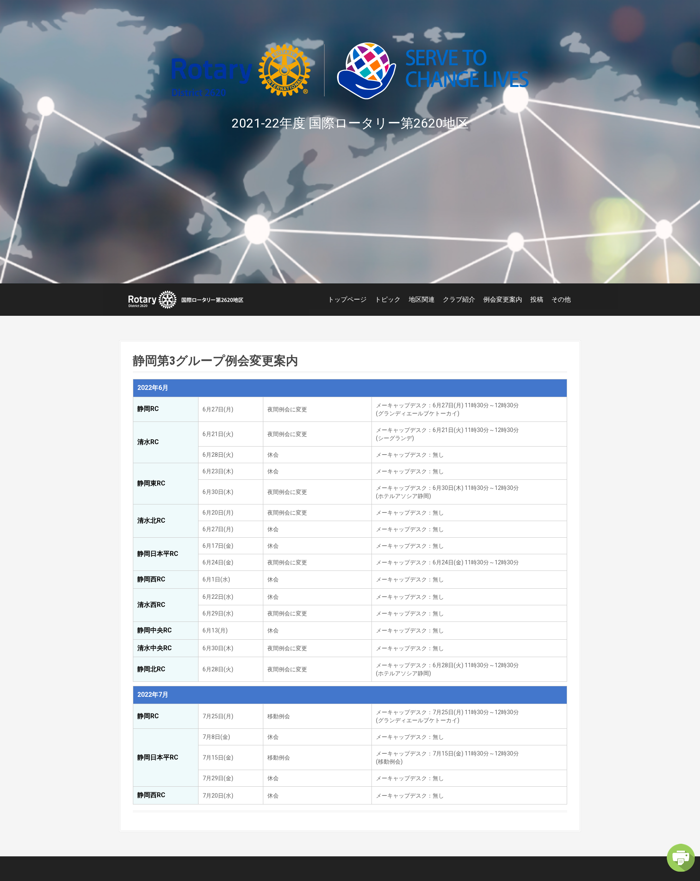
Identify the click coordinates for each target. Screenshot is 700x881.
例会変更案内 (502, 299)
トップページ (347, 299)
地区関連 (422, 299)
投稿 (536, 299)
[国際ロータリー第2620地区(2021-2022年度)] (186, 299)
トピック (388, 299)
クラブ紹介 (459, 299)
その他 (561, 299)
